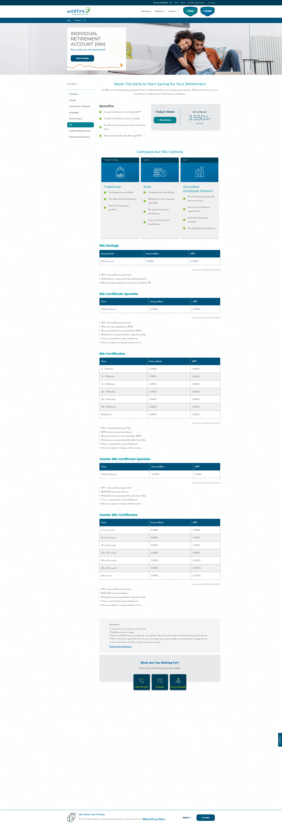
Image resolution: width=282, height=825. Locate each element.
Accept (205, 818)
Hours (183, 3)
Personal (145, 11)
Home (69, 20)
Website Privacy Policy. (154, 819)
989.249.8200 (141, 687)
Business (159, 11)
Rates (176, 3)
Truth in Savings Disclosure (120, 646)
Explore (172, 11)
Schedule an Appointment (195, 3)
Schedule (160, 687)
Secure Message (178, 687)
